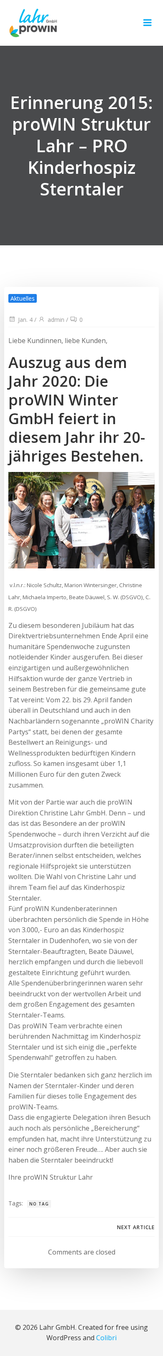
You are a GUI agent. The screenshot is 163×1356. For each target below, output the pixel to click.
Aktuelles (22, 298)
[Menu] (147, 23)
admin (56, 320)
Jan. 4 (25, 320)
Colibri (106, 1337)
